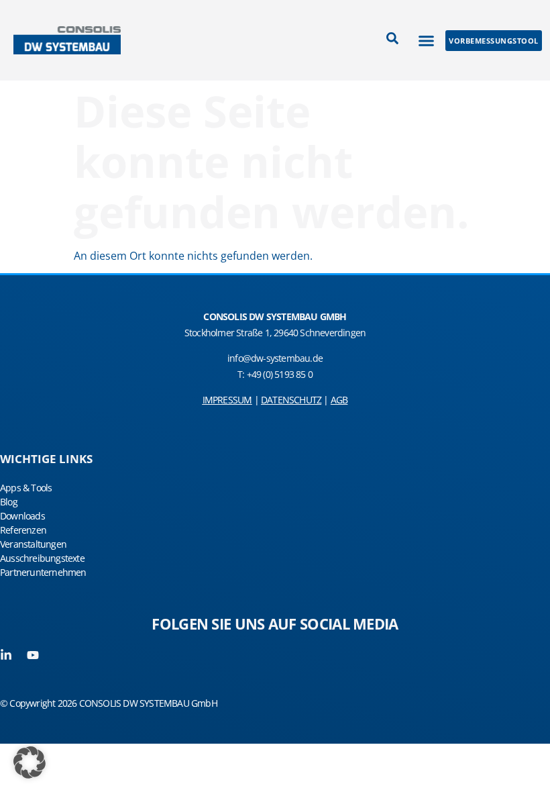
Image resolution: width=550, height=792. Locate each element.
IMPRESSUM (227, 399)
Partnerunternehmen (43, 572)
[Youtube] (33, 655)
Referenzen (23, 530)
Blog (8, 501)
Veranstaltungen (33, 544)
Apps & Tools (26, 487)
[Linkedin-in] (6, 655)
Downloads (22, 515)
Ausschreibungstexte (42, 558)
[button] (426, 40)
